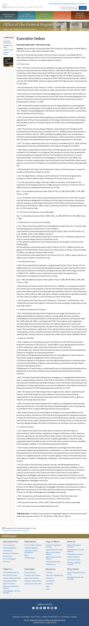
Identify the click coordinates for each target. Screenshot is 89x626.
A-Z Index (49, 572)
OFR (10, 29)
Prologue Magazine (31, 548)
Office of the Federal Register (53, 553)
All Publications (29, 558)
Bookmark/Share (70, 3)
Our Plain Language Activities (74, 563)
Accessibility (25, 617)
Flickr (55, 608)
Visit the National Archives (12, 578)
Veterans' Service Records (26, 15)
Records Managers (9, 559)
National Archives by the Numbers (75, 551)
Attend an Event (29, 572)
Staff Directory (51, 564)
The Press (6, 562)
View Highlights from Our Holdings (11, 592)
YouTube (48, 608)
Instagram (40, 608)
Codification (18, 29)
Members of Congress (11, 553)
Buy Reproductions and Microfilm (75, 578)
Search (82, 8)
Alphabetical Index (7, 46)
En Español (49, 584)
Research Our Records (9, 15)
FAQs (47, 586)
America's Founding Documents (80, 15)
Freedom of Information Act (51, 617)
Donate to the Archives (32, 575)
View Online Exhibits (10, 581)
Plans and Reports (73, 557)
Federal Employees (9, 548)
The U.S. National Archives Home (22, 5)
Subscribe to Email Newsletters (30, 551)
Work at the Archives (31, 578)
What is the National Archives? (74, 546)
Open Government (73, 560)
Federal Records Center (54, 550)
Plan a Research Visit (10, 575)
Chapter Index (8, 50)
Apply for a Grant (9, 584)
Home (5, 29)
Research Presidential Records (10, 587)
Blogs (26, 555)
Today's (32, 545)
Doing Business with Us (75, 554)
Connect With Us (44, 604)
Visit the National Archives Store (76, 573)
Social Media (50, 581)
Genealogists (7, 551)
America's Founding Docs (54, 575)
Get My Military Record (11, 572)
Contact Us (82, 3)
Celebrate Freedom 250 (32, 584)
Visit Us (62, 15)
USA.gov (74, 617)
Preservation (7, 556)
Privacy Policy (35, 617)
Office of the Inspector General (54, 558)
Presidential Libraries (53, 562)
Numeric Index (6, 53)
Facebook (33, 608)
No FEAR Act (66, 617)
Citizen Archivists (55, 3)
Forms (48, 589)
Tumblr (44, 608)
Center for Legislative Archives (53, 546)
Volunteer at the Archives (33, 581)
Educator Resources (44, 15)
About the (7, 42)
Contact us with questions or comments (15, 530)
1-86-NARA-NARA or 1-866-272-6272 (44, 622)
